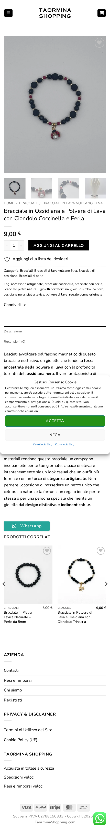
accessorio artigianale (27, 284)
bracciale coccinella (59, 284)
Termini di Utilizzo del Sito (28, 730)
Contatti (11, 670)
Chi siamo (13, 690)
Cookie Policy (42, 444)
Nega (55, 434)
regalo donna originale (85, 294)
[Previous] (12, 105)
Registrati (13, 700)
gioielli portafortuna (54, 289)
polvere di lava (57, 294)
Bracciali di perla (31, 276)
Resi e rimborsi (18, 680)
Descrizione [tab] (13, 331)
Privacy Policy (64, 444)
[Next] (97, 105)
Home (9, 203)
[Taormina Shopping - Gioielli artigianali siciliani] (55, 13)
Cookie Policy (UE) (20, 740)
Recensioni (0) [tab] (15, 341)
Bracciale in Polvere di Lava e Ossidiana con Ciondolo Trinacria (75, 617)
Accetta (55, 420)
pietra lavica (35, 294)
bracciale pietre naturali (21, 289)
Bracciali (28, 203)
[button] (8, 13)
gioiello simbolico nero (86, 289)
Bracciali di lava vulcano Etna (72, 203)
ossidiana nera (14, 294)
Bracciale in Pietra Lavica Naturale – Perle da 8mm (18, 617)
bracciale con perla (88, 284)
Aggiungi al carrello (59, 245)
